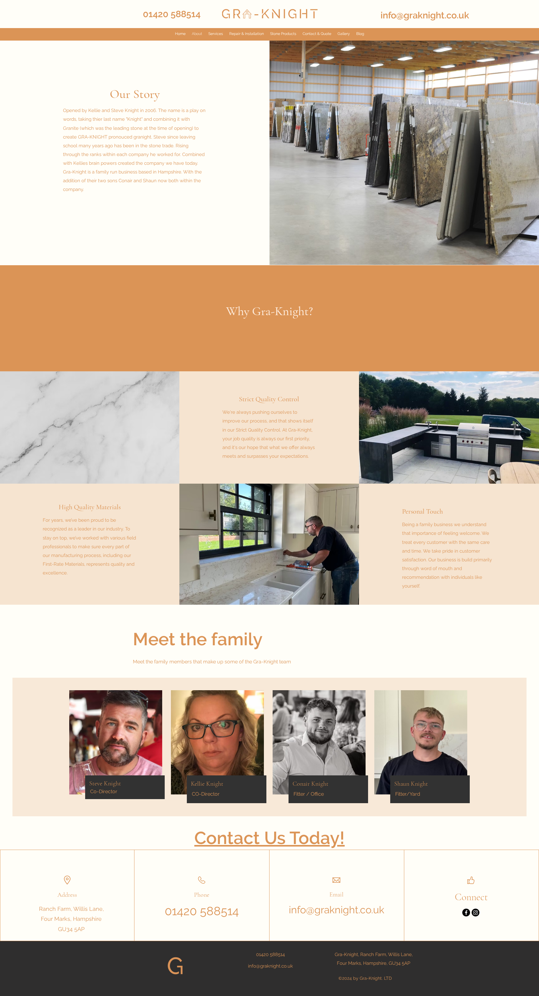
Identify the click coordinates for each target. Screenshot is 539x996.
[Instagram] (475, 912)
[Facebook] (466, 912)
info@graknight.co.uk (425, 15)
